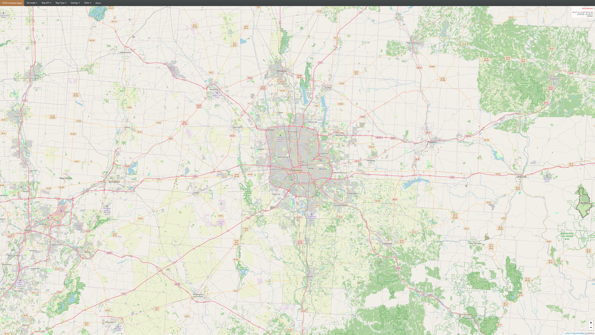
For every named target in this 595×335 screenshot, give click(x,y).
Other (87, 3)
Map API (46, 3)
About (98, 3)
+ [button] (591, 323)
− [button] (591, 327)
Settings (75, 3)
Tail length (31, 3)
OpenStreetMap (579, 333)
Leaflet (567, 333)
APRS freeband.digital (12, 3)
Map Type (60, 3)
